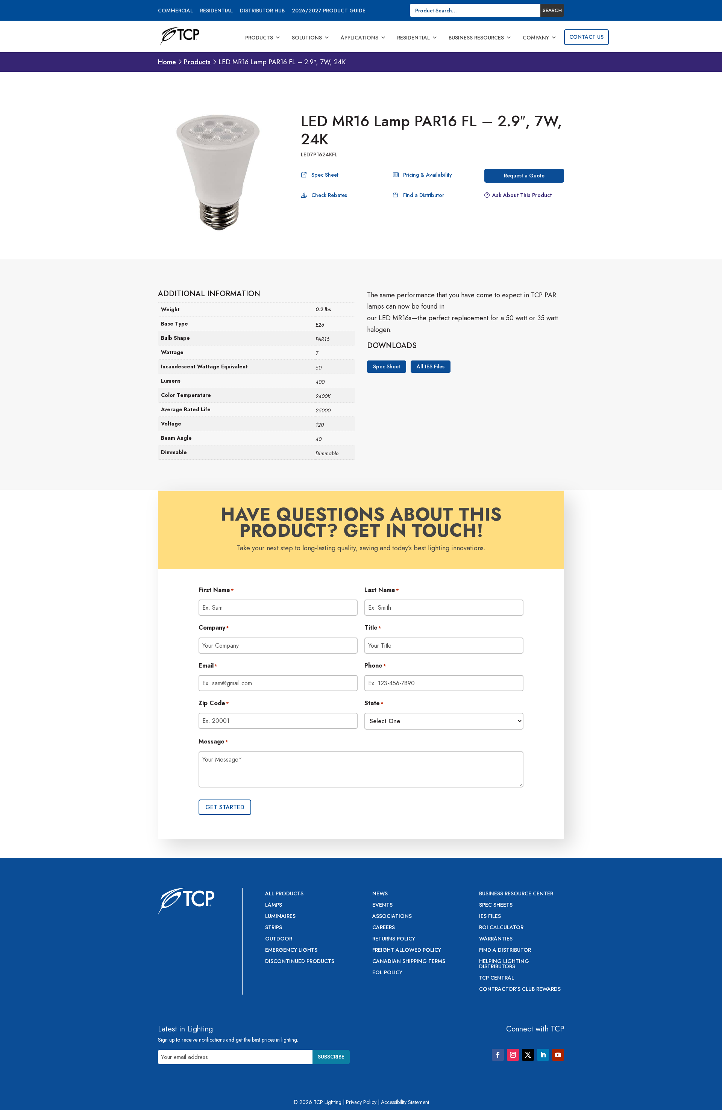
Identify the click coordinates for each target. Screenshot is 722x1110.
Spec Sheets (496, 905)
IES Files (490, 916)
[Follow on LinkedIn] (543, 1055)
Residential (216, 11)
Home (167, 62)
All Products (284, 894)
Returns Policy (393, 939)
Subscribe (331, 1056)
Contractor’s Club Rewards (520, 989)
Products (259, 37)
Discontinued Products (299, 962)
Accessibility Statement (405, 1102)
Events (382, 905)
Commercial (175, 11)
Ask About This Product (522, 195)
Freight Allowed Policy (406, 950)
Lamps (273, 905)
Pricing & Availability (427, 175)
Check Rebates (329, 195)
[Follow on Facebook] (498, 1055)
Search (552, 10)
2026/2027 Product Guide (329, 11)
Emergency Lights (291, 950)
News (380, 894)
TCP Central (496, 978)
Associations (392, 916)
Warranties (496, 939)
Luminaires (280, 916)
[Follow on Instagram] (513, 1055)
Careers (383, 928)
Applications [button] (359, 37)
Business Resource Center (516, 894)
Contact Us (586, 37)
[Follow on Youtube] (558, 1055)
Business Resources (476, 37)
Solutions (307, 37)
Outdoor (278, 939)
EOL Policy (387, 973)
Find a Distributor (423, 195)
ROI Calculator (501, 928)
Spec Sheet (324, 175)
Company (536, 37)
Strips (273, 928)
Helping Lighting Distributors (504, 964)
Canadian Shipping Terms (408, 962)
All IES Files (430, 367)
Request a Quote (524, 175)
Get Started (224, 807)
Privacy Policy (361, 1102)
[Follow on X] (528, 1055)
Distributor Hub (262, 11)
